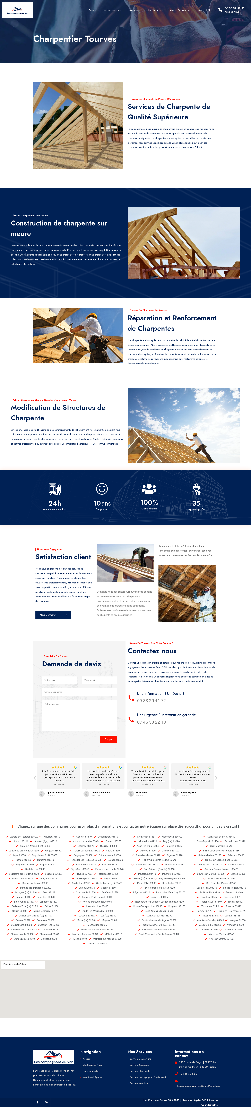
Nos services (154, 10)
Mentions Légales (92, 1077)
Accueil (92, 10)
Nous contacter (204, 10)
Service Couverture (140, 1059)
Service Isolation (139, 1083)
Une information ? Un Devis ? (160, 694)
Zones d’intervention (180, 10)
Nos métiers (133, 10)
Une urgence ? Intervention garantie (166, 715)
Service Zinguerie (139, 1065)
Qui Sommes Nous (112, 10)
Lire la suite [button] (58, 784)
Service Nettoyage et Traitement (148, 1077)
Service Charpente (140, 1071)
